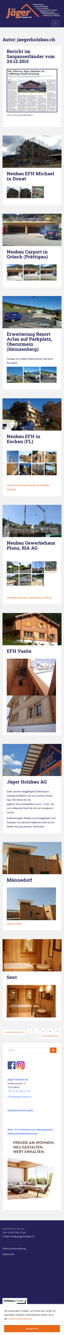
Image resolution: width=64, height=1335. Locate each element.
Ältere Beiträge (49, 1036)
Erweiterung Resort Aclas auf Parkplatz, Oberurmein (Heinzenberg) (29, 341)
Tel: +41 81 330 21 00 (13, 1232)
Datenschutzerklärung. (20, 1318)
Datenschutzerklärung (14, 1248)
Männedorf (19, 880)
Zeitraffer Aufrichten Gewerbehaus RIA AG (29, 597)
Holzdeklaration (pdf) (20, 1110)
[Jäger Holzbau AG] (32, 760)
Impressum (8, 1254)
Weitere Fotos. (14, 923)
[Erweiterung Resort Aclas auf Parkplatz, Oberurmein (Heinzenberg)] (32, 312)
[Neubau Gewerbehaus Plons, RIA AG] (32, 521)
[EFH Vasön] (32, 629)
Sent (12, 977)
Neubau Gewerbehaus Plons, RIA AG (31, 545)
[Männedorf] (32, 858)
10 (57, 1031)
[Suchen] (53, 1050)
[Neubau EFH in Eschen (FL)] (32, 414)
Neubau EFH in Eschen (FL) (23, 438)
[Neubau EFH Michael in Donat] (32, 151)
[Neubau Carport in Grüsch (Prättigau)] (32, 230)
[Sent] (32, 955)
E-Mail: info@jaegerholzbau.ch (18, 1236)
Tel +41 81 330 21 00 (19, 1091)
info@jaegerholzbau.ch (20, 1096)
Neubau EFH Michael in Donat (30, 176)
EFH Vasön (19, 651)
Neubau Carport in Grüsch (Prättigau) (27, 254)
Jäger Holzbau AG (27, 782)
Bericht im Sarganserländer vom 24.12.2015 (31, 56)
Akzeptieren (32, 1328)
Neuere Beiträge (14, 1032)
